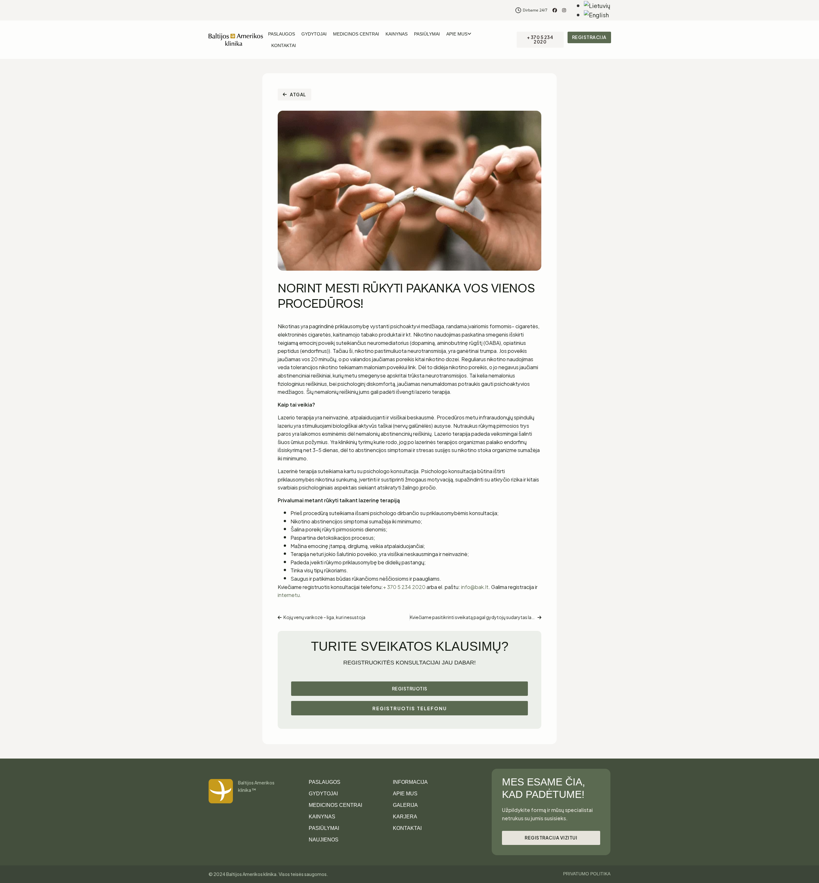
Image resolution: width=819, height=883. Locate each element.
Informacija (410, 782)
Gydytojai (314, 33)
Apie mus (456, 33)
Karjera (405, 816)
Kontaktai (283, 45)
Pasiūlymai (427, 33)
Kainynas (397, 33)
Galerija (405, 805)
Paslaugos (281, 33)
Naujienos (323, 839)
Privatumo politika (586, 873)
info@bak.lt (475, 586)
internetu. (289, 594)
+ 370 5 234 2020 (404, 586)
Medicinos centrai (356, 33)
